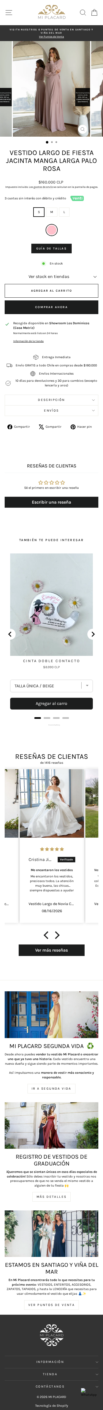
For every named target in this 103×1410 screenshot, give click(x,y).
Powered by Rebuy (51, 725)
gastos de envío (43, 187)
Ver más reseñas (51, 950)
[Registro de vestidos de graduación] (51, 1125)
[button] (47, 935)
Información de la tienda (28, 341)
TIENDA (50, 1374)
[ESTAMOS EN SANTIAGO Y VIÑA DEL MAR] (51, 1233)
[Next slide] (92, 634)
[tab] (37, 718)
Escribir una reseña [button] (51, 502)
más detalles (52, 1197)
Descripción (51, 400)
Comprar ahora (51, 307)
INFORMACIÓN (50, 1362)
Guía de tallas (51, 248)
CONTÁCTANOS (50, 1386)
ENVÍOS (51, 410)
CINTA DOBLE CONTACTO (51, 661)
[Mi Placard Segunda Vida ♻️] (51, 1014)
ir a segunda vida (51, 1088)
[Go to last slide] (10, 634)
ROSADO (51, 230)
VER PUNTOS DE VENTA (51, 1305)
